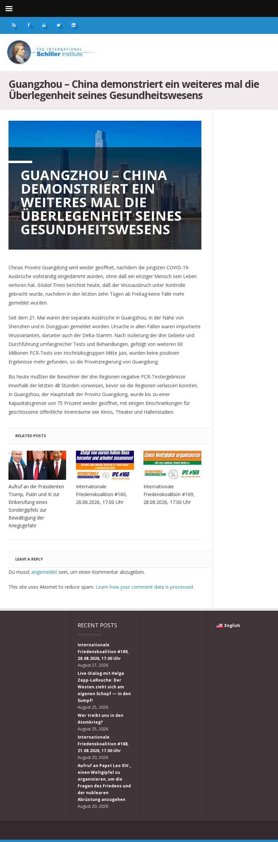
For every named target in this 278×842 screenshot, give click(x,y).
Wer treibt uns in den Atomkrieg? (100, 718)
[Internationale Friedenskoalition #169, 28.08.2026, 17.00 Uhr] (172, 465)
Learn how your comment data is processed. (145, 587)
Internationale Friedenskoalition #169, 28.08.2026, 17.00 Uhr (169, 494)
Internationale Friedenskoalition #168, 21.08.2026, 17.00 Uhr (103, 743)
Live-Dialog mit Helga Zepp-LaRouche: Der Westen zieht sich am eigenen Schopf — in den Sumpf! (104, 686)
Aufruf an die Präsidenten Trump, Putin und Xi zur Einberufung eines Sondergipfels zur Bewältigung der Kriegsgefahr (36, 506)
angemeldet (44, 572)
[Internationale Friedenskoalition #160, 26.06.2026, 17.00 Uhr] (105, 465)
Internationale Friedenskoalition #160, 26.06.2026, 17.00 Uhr (101, 494)
